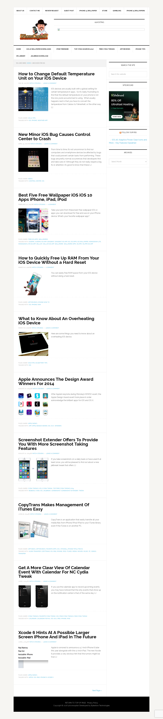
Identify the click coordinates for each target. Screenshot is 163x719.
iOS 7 (58, 549)
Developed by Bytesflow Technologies (94, 705)
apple (31, 677)
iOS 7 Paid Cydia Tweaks (65, 616)
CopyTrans (46, 551)
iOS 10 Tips (31, 118)
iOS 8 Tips (31, 363)
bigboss (32, 490)
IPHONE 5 (64, 549)
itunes (69, 551)
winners (58, 426)
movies (80, 551)
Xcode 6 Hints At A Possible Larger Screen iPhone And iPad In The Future (57, 634)
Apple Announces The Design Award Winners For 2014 (55, 381)
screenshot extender (69, 490)
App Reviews (32, 302)
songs (93, 551)
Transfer (22, 553)
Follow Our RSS (129, 132)
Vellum (39, 244)
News (30, 179)
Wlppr (79, 244)
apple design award (39, 426)
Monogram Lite (95, 241)
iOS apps (74, 241)
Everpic (32, 241)
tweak (81, 490)
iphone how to (43, 302)
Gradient (50, 241)
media (74, 551)
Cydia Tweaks (33, 488)
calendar (32, 618)
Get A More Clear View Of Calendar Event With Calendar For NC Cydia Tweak (54, 572)
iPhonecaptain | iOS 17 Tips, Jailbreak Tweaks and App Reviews (33, 30)
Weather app (42, 120)
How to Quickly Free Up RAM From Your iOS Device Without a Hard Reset (58, 260)
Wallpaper (59, 244)
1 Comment (52, 204)
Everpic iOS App (40, 241)
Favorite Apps (51, 549)
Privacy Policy (92, 703)
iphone (34, 120)
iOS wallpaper (82, 241)
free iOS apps (33, 239)
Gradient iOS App (61, 241)
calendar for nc (43, 618)
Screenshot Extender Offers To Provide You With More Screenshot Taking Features (58, 444)
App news (31, 549)
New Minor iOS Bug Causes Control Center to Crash (54, 136)
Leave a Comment (49, 83)
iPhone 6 (43, 677)
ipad (54, 551)
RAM (39, 304)
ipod (64, 551)
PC (90, 551)
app (30, 426)
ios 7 (55, 618)
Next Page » (97, 690)
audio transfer (35, 551)
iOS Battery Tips (41, 363)
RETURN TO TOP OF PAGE (75, 703)
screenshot (55, 490)
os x (52, 426)
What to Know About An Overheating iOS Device (56, 320)
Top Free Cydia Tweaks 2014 (63, 488)
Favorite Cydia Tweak (47, 616)
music (86, 551)
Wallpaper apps (70, 244)
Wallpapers (43, 239)
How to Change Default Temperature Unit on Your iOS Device (56, 76)
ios (30, 120)
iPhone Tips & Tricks (75, 549)
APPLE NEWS (32, 423)
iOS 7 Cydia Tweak (45, 488)
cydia (38, 490)
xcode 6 (50, 677)
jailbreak (47, 490)
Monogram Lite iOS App (27, 244)
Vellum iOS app (48, 244)
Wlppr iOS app (87, 244)
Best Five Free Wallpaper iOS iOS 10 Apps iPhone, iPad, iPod (55, 197)
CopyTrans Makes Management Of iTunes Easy (53, 506)
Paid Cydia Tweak (80, 616)
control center (35, 181)
